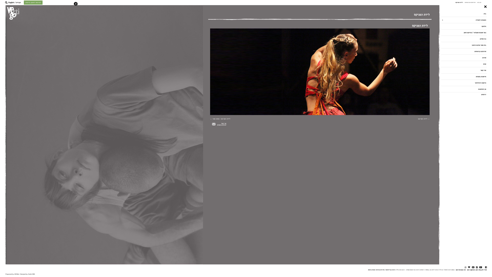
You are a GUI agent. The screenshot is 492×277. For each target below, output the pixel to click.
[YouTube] (480, 267)
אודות (484, 58)
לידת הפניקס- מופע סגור (221, 119)
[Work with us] (469, 267)
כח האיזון (483, 39)
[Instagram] (477, 267)
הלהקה (484, 26)
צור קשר (483, 70)
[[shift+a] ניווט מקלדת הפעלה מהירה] (76, 4)
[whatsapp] (466, 267)
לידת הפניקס (423, 119)
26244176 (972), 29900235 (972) (475, 270)
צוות (484, 64)
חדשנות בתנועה (481, 76)
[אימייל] (473, 267)
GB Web (16, 274)
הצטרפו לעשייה (481, 20)
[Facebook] (486, 267)
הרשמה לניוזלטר (480, 83)
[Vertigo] (13, 13)
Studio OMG (31, 274)
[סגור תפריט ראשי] (464, 6)
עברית (18, 2)
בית (485, 14)
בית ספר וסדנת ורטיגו (479, 45)
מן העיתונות (482, 89)
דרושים (483, 94)
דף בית (479, 2)
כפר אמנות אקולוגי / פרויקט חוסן (475, 32)
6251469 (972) (459, 270)
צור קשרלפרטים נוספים (221, 124)
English (11, 2)
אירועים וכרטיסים (470, 2)
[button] (6, 2)
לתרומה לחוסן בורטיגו (33, 2)
